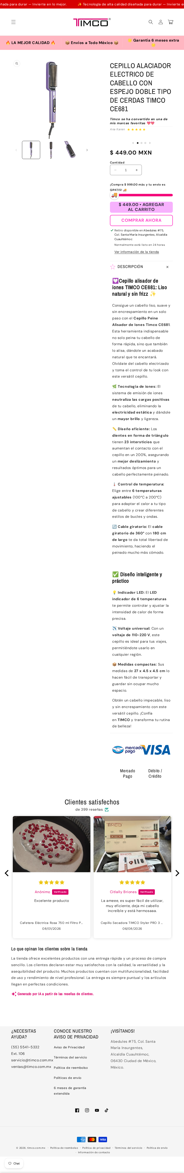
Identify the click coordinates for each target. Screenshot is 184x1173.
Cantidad (117, 162)
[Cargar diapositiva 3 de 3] (145, 143)
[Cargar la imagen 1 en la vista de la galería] (31, 150)
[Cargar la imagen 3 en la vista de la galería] (71, 150)
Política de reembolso (71, 1068)
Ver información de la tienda (136, 252)
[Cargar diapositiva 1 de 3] (138, 143)
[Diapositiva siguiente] (150, 143)
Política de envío (157, 1147)
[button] (13, 22)
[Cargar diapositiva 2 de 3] (141, 143)
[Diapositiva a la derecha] (87, 150)
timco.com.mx (36, 1147)
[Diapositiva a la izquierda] (16, 150)
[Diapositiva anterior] (133, 143)
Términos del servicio (70, 1057)
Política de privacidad (96, 1147)
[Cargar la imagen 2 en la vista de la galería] (51, 150)
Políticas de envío (67, 1078)
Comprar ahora (141, 220)
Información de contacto (94, 1152)
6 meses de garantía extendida (70, 1091)
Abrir (30, 42)
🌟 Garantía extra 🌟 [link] (151, 41)
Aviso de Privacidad (69, 1047)
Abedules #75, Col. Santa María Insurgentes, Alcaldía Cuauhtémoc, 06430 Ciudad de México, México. (133, 1054)
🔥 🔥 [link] (28, 41)
